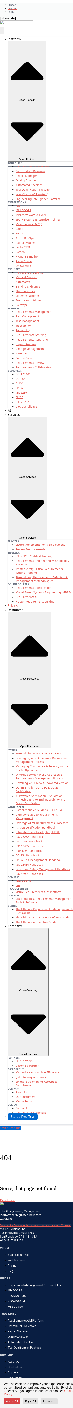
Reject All (30, 1401)
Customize (49, 1401)
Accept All (12, 1401)
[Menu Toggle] (2, 30)
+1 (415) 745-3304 (11, 1240)
